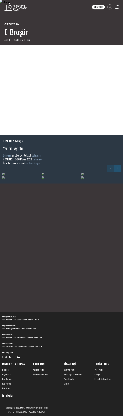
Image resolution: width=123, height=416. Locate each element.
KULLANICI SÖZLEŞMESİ (37, 411)
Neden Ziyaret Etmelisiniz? (74, 374)
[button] (110, 168)
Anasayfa (7, 39)
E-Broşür (27, 39)
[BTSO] (77, 262)
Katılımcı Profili (38, 369)
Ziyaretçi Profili (69, 369)
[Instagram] (10, 357)
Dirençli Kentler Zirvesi (102, 378)
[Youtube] (14, 357)
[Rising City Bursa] (15, 7)
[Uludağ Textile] (107, 262)
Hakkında (5, 369)
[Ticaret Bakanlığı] (16, 262)
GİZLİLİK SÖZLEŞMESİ (20, 411)
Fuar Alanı (6, 388)
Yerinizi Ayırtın (13, 148)
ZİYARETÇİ (70, 364)
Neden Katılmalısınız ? (41, 374)
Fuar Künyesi (6, 383)
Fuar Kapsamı (7, 378)
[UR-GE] (46, 262)
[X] (6, 357)
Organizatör (6, 374)
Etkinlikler (17, 39)
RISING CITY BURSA (13, 364)
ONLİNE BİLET (98, 7)
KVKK (9, 411)
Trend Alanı (98, 369)
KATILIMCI (39, 364)
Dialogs (97, 374)
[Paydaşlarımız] (61, 215)
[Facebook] (2, 357)
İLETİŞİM (7, 299)
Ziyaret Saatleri (69, 378)
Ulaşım (66, 383)
